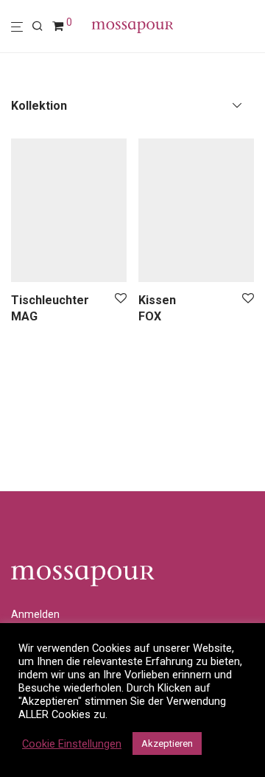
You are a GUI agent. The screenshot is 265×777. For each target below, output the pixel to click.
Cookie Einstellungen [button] (71, 743)
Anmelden (35, 614)
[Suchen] (42, 26)
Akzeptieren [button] (167, 743)
